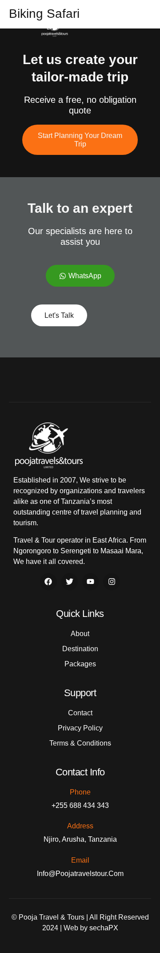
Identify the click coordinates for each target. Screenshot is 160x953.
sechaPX (103, 928)
